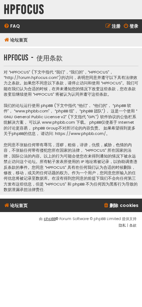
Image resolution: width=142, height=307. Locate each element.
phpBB (50, 219)
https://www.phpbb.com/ (80, 133)
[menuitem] (12, 26)
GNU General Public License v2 (35, 117)
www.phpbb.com (58, 122)
